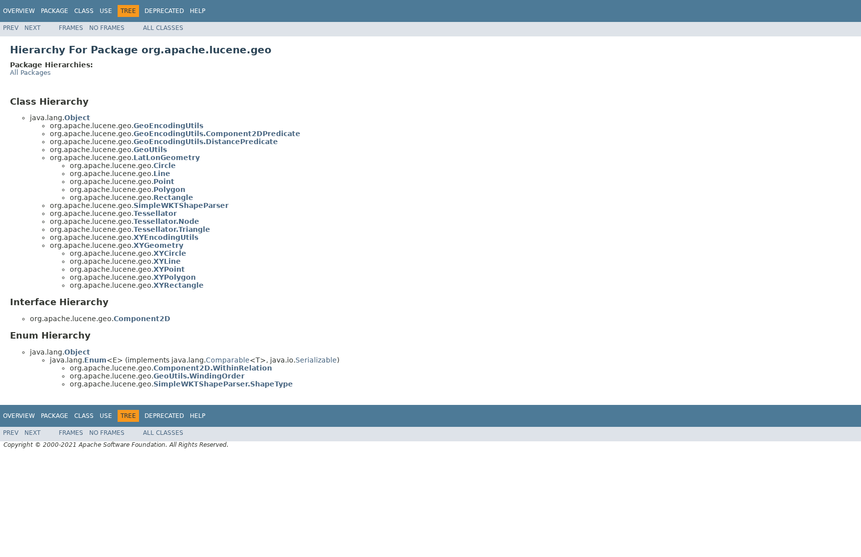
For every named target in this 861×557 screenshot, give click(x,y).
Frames (71, 27)
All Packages (30, 72)
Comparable (228, 360)
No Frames (107, 27)
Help (197, 10)
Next (32, 27)
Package (54, 10)
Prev (10, 27)
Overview (19, 10)
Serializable (316, 360)
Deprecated (164, 10)
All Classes (163, 27)
